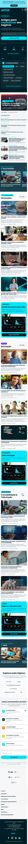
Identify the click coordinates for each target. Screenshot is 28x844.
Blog (2, 812)
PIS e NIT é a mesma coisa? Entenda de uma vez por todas (11, 185)
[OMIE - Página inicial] (5, 9)
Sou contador (6, 492)
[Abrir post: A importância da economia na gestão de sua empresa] (14, 432)
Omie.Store (4, 815)
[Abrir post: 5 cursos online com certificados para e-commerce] (14, 382)
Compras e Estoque (8, 77)
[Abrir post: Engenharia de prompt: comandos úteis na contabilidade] (14, 532)
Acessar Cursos (14, 483)
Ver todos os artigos (13, 53)
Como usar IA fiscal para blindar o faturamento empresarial (11, 567)
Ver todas (23, 63)
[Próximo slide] (25, 167)
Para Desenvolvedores (7, 817)
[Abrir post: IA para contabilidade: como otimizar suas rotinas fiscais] (14, 583)
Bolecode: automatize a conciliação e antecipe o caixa (12, 243)
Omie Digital (4, 112)
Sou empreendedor (8, 66)
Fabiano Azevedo (4, 548)
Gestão (22, 66)
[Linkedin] (15, 840)
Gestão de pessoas (8, 69)
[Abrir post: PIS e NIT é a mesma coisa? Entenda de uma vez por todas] (14, 507)
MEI (17, 66)
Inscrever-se (14, 757)
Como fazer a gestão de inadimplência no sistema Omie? (14, 268)
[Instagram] (12, 840)
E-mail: (13, 827)
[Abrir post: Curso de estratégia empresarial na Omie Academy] (14, 407)
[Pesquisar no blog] (22, 10)
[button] (2, 58)
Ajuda (2, 807)
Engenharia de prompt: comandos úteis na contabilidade (13, 542)
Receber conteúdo (14, 38)
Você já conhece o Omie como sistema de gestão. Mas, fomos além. (14, 293)
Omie (4, 343)
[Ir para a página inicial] (13, 836)
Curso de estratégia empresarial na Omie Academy (14, 416)
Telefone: (13, 829)
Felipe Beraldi (3, 274)
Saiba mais (14, 5)
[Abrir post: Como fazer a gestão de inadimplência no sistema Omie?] (14, 259)
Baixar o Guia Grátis (14, 334)
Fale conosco (4, 809)
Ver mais (23, 197)
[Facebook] (8, 840)
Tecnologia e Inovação (9, 75)
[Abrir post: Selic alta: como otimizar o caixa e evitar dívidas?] (14, 208)
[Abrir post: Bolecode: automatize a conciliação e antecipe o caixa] (14, 233)
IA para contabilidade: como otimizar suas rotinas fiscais (12, 592)
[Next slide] (25, 58)
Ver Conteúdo (14, 634)
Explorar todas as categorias (13, 86)
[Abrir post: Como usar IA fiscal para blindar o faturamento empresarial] (14, 558)
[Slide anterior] (22, 167)
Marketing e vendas (8, 72)
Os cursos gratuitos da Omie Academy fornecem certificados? (13, 366)
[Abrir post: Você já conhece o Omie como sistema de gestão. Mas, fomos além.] (14, 284)
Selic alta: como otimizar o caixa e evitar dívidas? (13, 217)
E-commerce (19, 77)
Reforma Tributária (15, 80)
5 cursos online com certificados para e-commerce (13, 391)
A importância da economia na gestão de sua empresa (14, 442)
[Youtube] (19, 840)
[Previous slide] (23, 58)
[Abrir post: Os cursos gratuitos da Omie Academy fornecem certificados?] (14, 356)
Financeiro (5, 80)
